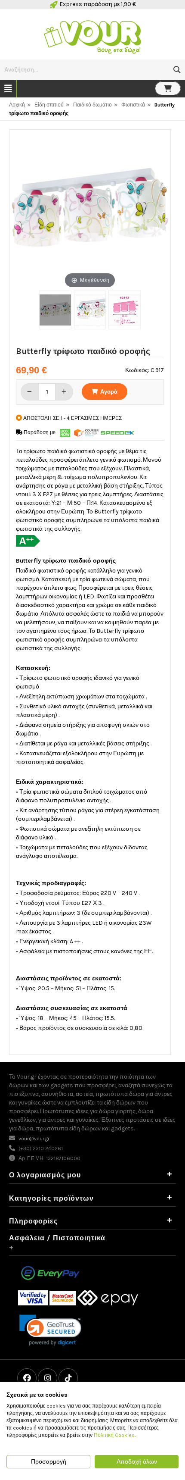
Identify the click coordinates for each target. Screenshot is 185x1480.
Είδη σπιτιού (49, 105)
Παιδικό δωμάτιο (92, 105)
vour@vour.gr (33, 1139)
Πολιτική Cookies (114, 1435)
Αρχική (17, 105)
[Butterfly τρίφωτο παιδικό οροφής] (55, 310)
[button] (177, 69)
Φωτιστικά (133, 105)
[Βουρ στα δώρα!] (92, 36)
